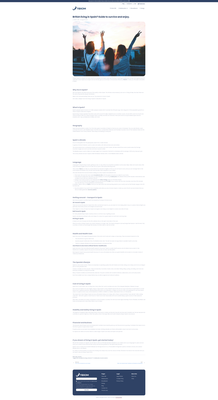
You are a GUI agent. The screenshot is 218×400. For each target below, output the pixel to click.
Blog (103, 385)
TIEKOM (125, 79)
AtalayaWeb (119, 397)
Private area (105, 390)
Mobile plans (97, 358)
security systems (92, 189)
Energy (103, 383)
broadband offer (98, 175)
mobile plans (113, 176)
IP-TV (93, 358)
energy (85, 358)
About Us (133, 376)
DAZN (88, 184)
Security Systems (104, 358)
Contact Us (104, 388)
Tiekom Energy (103, 179)
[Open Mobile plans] (127, 8)
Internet (89, 358)
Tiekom (81, 169)
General (79, 356)
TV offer (108, 181)
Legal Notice (119, 376)
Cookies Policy (120, 378)
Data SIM (104, 376)
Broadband (81, 358)
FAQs (132, 378)
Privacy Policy (119, 381)
